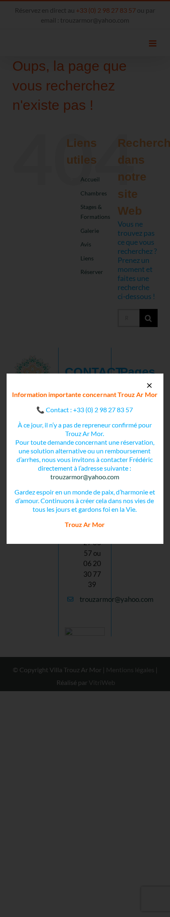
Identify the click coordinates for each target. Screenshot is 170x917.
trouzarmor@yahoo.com (84, 477)
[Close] (149, 385)
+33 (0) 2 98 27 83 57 (103, 409)
